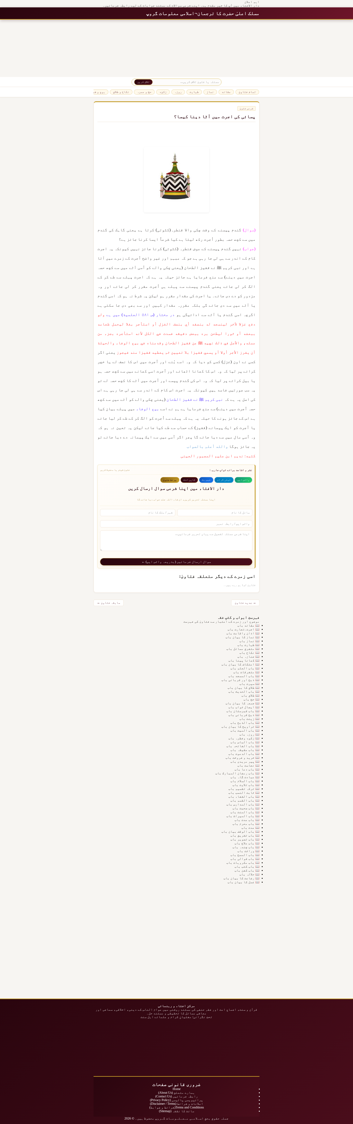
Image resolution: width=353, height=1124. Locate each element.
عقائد (226, 92)
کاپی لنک (189, 479)
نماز (210, 92)
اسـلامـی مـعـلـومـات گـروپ (179, 1118)
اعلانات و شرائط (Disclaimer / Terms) (176, 1103)
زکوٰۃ (163, 92)
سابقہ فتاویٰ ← (108, 602)
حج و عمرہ (144, 92)
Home (177, 1089)
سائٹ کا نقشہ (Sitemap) (176, 1111)
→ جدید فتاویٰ (245, 602)
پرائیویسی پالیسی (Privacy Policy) (176, 1100)
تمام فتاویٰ (247, 92)
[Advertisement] (230, 48)
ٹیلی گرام (224, 479)
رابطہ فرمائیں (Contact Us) (176, 1096)
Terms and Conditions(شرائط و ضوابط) (176, 1107)
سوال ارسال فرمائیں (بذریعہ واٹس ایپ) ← (176, 561)
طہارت (194, 92)
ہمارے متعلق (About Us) (176, 1092)
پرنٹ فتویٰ (170, 479)
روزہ (178, 92)
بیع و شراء (97, 92)
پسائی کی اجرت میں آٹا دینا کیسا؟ (215, 116)
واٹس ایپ (243, 479)
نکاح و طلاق (121, 92)
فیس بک (206, 479)
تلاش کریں (143, 82)
